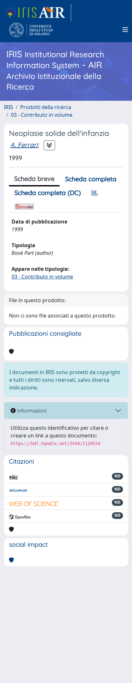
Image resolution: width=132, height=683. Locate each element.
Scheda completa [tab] (90, 179)
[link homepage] (37, 12)
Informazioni (31, 410)
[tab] (94, 193)
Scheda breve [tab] (34, 179)
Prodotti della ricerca (45, 107)
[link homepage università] (31, 29)
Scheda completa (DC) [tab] (47, 193)
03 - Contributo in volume (41, 114)
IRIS (8, 107)
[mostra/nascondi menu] (125, 30)
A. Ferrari (23, 145)
